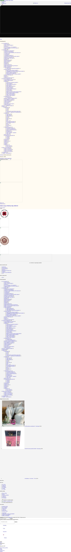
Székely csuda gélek (7, 148)
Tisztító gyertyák (7, 104)
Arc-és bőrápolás (5, 43)
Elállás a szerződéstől (5, 515)
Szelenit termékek (7, 344)
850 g (7, 124)
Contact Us (4, 509)
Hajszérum (6, 46)
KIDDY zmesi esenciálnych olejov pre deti (11, 305)
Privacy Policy (4, 493)
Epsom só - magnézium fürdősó (7, 105)
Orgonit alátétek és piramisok (9, 100)
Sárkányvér (6, 76)
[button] (2, 203)
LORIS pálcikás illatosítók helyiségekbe (12, 68)
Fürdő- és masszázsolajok (8, 45)
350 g (7, 109)
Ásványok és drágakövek (6, 78)
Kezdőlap (1, 154)
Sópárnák (5, 385)
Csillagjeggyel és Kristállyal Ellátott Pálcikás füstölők (15, 71)
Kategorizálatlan (4, 349)
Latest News (4, 510)
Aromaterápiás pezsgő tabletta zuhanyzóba (13, 111)
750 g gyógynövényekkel (10, 122)
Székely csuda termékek (6, 147)
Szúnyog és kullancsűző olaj (8, 77)
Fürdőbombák (6, 107)
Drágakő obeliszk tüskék (8, 80)
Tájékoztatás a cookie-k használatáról (8, 513)
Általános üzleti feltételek (6, 514)
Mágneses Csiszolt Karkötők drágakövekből (13, 91)
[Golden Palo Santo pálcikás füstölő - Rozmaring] (13, 448)
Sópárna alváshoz (7, 384)
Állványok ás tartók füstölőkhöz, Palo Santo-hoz (12, 52)
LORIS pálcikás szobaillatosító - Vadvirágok (32, 426)
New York (3, 484)
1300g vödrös (8, 358)
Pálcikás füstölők (7, 69)
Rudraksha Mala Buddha (10, 93)
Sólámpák (5, 140)
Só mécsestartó (6, 139)
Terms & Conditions (5, 495)
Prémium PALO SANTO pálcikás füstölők (13, 315)
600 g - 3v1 (8, 120)
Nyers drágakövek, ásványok (9, 99)
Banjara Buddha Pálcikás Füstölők (12, 70)
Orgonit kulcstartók (7, 343)
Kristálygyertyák (7, 96)
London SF (4, 485)
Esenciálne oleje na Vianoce (8, 296)
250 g (7, 116)
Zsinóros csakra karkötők (10, 95)
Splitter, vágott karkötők (10, 94)
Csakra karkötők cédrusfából (11, 84)
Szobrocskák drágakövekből (8, 103)
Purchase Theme (5, 511)
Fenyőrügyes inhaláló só (10, 371)
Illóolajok (5, 62)
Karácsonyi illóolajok (7, 64)
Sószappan (6, 142)
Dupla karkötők (8, 85)
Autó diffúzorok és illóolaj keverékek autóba (11, 56)
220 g (7, 108)
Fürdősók (5, 113)
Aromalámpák (6, 54)
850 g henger (8, 125)
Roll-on (5, 75)
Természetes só (6, 144)
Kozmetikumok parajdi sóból (9, 135)
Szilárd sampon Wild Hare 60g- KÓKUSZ (9, 205)
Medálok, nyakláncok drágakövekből (10, 98)
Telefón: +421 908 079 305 (7, 501)
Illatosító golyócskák (7, 60)
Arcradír (7, 137)
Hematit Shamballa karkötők (11, 88)
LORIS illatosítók (7, 67)
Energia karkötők (9, 87)
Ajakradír (7, 136)
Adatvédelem (4, 512)
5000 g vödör (8, 118)
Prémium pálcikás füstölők (10, 73)
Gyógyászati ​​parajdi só (8, 127)
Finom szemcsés (9, 146)
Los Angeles (4, 487)
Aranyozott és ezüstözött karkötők (11, 82)
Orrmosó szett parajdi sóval (10, 372)
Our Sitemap (4, 497)
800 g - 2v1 (8, 123)
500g (7, 119)
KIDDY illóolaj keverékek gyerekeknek (10, 65)
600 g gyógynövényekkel (10, 121)
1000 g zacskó (8, 357)
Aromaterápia (4, 49)
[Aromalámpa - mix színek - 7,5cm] (13, 478)
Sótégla (5, 143)
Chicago (3, 488)
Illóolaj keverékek (7, 300)
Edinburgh (4, 486)
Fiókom (5, 537)
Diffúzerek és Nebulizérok (8, 57)
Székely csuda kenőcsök (8, 149)
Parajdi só (3, 106)
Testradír (7, 138)
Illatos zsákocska (7, 134)
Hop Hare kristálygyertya (10, 340)
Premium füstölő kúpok (8, 316)
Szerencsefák (6, 102)
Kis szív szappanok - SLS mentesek (10, 285)
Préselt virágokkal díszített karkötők (12, 92)
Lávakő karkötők (9, 90)
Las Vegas (3, 489)
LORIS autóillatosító (9, 308)
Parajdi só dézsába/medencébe (11, 129)
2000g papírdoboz (9, 115)
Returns (3, 494)
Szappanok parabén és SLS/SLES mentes (11, 286)
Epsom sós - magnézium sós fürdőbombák (13, 112)
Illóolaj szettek (6, 61)
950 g (7, 126)
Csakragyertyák (8, 97)
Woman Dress (4, 508)
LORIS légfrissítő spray (10, 309)
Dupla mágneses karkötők (10, 86)
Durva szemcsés (9, 145)
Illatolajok (5, 59)
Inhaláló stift (6, 63)
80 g (7, 110)
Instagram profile (5, 506)
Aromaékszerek (6, 53)
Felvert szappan (6, 44)
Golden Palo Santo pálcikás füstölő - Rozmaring (33, 448)
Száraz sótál (8, 133)
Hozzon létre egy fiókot (4, 547)
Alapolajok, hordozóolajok (8, 51)
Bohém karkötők (9, 83)
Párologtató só (8, 130)
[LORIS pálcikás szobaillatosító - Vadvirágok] (13, 426)
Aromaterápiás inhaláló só (8, 55)
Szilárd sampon (6, 48)
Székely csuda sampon (8, 150)
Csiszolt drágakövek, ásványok (9, 79)
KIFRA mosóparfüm (7, 66)
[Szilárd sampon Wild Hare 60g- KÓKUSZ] (11, 181)
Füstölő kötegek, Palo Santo (8, 58)
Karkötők (5, 81)
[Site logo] (35, 3)
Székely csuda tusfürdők (8, 151)
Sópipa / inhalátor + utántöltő (11, 132)
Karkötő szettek (8, 89)
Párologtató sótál (9, 131)
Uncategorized (4, 152)
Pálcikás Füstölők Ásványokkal (11, 72)
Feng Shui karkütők (9, 329)
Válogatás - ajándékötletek (6, 153)
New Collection (4, 507)
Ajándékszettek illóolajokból (9, 50)
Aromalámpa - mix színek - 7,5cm (30, 478)
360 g (7, 117)
